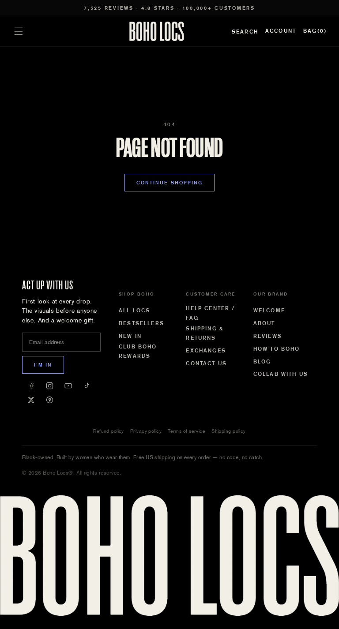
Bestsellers (141, 323)
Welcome (269, 310)
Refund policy (108, 431)
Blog (262, 362)
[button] (18, 31)
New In (130, 336)
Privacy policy (146, 431)
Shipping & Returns (205, 333)
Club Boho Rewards (138, 351)
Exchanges (206, 351)
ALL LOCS (134, 310)
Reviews (267, 336)
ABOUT (264, 323)
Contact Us (206, 363)
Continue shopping (169, 182)
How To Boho (276, 349)
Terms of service (186, 431)
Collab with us (280, 374)
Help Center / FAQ (210, 313)
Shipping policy (228, 431)
